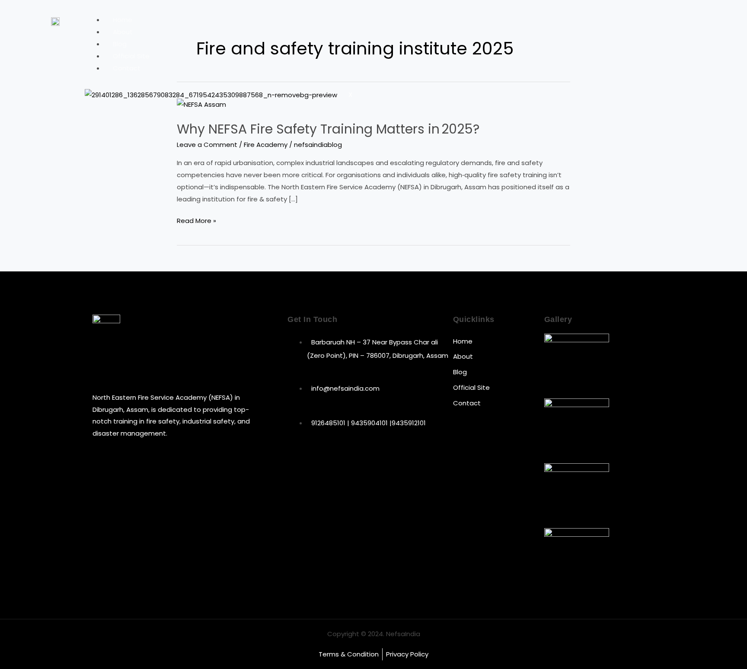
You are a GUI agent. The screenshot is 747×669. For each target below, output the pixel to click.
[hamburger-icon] (668, 21)
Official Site (131, 56)
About (123, 31)
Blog (120, 43)
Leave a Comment (207, 144)
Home (122, 19)
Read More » (196, 220)
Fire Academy (265, 144)
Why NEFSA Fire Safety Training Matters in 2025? (328, 129)
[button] (694, 19)
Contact (126, 68)
